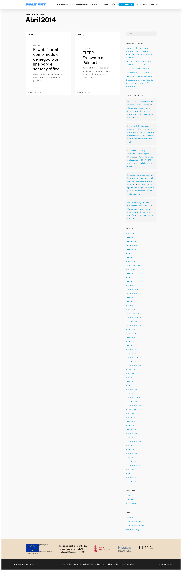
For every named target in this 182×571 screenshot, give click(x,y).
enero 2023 (131, 261)
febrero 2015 (131, 453)
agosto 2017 (131, 369)
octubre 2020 (132, 321)
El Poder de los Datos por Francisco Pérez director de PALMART (139, 129)
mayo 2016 (130, 421)
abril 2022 (130, 277)
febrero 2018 (131, 349)
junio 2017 (130, 377)
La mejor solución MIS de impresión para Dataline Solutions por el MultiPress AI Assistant (139, 53)
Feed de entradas (134, 522)
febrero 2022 (131, 285)
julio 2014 (130, 469)
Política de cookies (103, 564)
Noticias (129, 500)
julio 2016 (130, 413)
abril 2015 (130, 449)
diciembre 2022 (133, 265)
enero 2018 (131, 353)
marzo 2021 (131, 301)
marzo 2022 (131, 281)
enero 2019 (131, 333)
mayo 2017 (130, 381)
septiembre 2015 (133, 441)
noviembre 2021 (133, 289)
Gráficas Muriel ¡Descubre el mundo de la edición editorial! (139, 74)
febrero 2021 (131, 305)
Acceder (129, 518)
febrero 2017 (131, 389)
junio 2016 (130, 417)
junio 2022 (130, 269)
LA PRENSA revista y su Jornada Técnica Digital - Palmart (138, 153)
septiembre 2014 (133, 465)
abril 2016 (130, 425)
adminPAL (33, 92)
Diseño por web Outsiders (23, 564)
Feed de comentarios (135, 526)
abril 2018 (130, 341)
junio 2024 (130, 233)
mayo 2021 (130, 297)
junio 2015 (130, 445)
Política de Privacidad (71, 564)
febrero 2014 (131, 478)
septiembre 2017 (133, 365)
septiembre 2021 (133, 293)
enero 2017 (131, 393)
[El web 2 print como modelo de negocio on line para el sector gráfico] (48, 63)
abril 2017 (130, 385)
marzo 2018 (131, 345)
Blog (31, 35)
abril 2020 (130, 329)
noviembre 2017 (133, 357)
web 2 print (131, 504)
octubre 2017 (131, 361)
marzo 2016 (131, 429)
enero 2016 (131, 437)
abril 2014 (130, 473)
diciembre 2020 (133, 313)
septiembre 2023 (133, 245)
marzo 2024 (131, 241)
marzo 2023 (131, 257)
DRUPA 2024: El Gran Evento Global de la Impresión (138, 63)
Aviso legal (88, 564)
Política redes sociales (124, 564)
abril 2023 (130, 253)
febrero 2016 (131, 433)
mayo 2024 (131, 237)
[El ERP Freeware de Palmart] (97, 63)
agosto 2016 (131, 409)
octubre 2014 (132, 461)
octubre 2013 (131, 482)
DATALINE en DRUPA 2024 (138, 69)
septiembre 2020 (133, 325)
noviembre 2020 (133, 317)
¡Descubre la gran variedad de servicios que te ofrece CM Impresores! (139, 83)
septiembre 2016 (133, 405)
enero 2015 (131, 457)
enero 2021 (131, 309)
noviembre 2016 (133, 397)
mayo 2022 (131, 273)
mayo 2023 (131, 249)
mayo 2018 (130, 337)
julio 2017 (130, 373)
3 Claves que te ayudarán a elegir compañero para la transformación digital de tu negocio (140, 111)
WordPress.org (132, 530)
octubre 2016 (132, 401)
